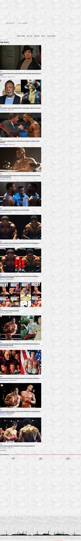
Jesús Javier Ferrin (3, 76)
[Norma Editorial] (40, 496)
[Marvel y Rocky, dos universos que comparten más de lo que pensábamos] (20, 227)
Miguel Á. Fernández (3, 144)
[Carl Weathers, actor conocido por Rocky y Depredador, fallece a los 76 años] (20, 92)
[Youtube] (74, 23)
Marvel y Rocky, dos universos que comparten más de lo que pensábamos (19, 243)
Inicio (1, 39)
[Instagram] (65, 23)
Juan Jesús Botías (3, 447)
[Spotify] (68, 23)
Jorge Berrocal (2, 178)
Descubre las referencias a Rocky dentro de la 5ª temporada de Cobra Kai (19, 378)
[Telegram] (70, 23)
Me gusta (13, 457)
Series (1, 71)
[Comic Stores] (40, 512)
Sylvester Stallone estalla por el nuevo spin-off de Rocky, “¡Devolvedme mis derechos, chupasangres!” (20, 412)
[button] (65, 36)
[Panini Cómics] (40, 480)
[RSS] (67, 23)
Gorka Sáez (2, 312)
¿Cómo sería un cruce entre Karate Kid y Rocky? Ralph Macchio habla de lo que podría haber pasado (20, 344)
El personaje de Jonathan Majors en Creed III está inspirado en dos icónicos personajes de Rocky (20, 176)
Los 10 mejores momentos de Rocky (9, 310)
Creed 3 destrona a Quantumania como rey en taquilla (14, 210)
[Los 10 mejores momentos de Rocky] (20, 294)
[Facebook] (63, 23)
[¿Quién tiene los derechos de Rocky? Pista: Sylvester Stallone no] (20, 430)
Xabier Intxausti (3, 414)
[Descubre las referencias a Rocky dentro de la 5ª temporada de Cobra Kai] (20, 362)
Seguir (40, 457)
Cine (1, 106)
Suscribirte (68, 457)
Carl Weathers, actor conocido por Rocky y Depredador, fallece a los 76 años (20, 108)
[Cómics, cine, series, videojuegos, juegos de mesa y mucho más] (34, 29)
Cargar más (3, 450)
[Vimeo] (60, 23)
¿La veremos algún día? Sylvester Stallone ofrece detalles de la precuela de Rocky (20, 74)
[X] (72, 23)
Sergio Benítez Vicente (4, 245)
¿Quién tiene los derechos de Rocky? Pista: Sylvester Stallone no (17, 446)
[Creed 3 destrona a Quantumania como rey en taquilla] (20, 194)
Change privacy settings (59, 540)
